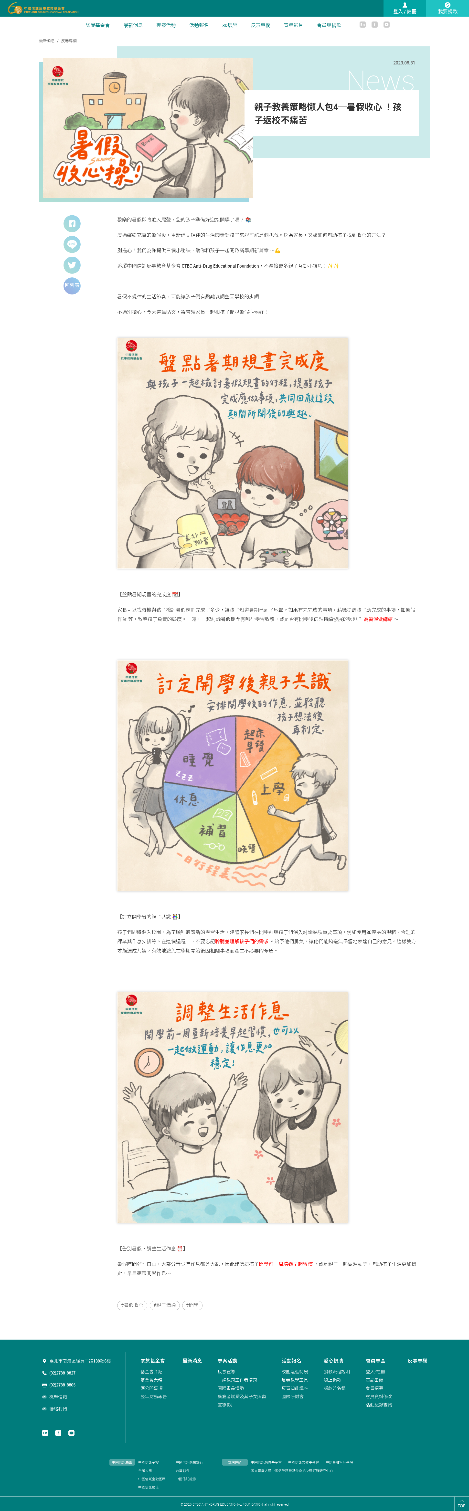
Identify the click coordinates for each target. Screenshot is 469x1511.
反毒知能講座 (295, 1388)
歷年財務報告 (153, 1396)
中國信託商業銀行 (189, 1462)
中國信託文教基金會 (303, 1462)
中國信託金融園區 (152, 1479)
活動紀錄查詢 (379, 1405)
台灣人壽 (145, 1471)
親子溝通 (166, 1305)
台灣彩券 (182, 1471)
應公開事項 (151, 1388)
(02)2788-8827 (62, 1373)
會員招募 (374, 1388)
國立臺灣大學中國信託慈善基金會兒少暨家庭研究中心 (292, 1471)
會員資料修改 (379, 1396)
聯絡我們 (58, 1409)
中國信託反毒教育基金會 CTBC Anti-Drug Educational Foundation (193, 265)
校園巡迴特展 (295, 1372)
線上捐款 (332, 1380)
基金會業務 (151, 1380)
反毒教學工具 (295, 1380)
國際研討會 (293, 1396)
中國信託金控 (148, 1462)
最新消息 (133, 25)
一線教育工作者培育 (237, 1380)
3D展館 (229, 25)
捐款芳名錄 (335, 1388)
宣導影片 (293, 25)
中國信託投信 (148, 1487)
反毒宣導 (226, 1372)
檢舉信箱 (58, 1397)
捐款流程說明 (337, 1372)
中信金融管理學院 (339, 1462)
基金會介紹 (151, 1372)
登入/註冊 (375, 1372)
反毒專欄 (260, 25)
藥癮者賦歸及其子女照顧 (242, 1396)
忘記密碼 (374, 1380)
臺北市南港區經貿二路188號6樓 (80, 1361)
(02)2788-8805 (62, 1385)
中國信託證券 (186, 1479)
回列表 (72, 285)
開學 (194, 1305)
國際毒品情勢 (231, 1388)
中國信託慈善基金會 (266, 1462)
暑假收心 (133, 1305)
